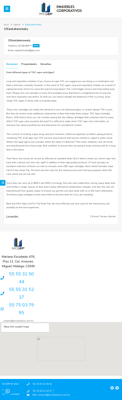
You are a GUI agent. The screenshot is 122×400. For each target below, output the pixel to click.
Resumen (12, 64)
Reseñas (46, 64)
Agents (16, 24)
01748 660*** (28, 45)
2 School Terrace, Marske (103, 216)
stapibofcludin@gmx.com (27, 50)
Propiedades (29, 64)
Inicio (6, 24)
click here (11, 96)
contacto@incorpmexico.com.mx (18, 320)
